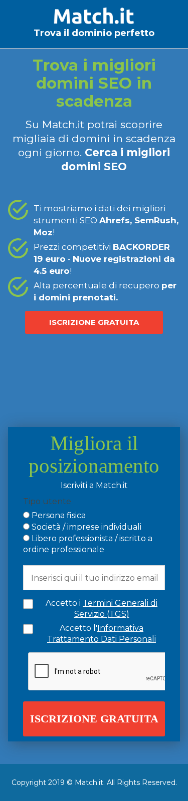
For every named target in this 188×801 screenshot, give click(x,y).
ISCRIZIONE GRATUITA (94, 322)
